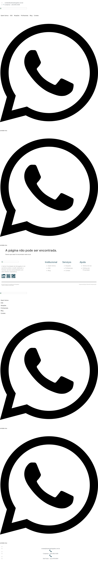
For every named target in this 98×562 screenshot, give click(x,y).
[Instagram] (8, 276)
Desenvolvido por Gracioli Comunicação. (87, 284)
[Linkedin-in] (3, 276)
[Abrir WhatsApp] (94, 558)
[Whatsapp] (13, 276)
